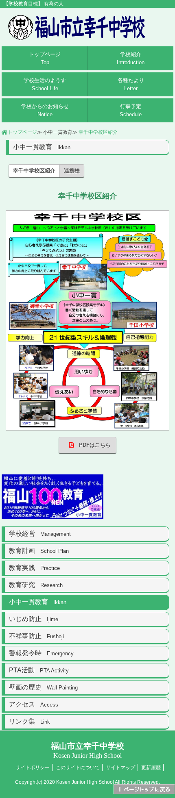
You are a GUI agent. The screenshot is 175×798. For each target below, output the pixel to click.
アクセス (33, 704)
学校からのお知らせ (45, 110)
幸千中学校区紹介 (98, 132)
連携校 (72, 170)
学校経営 (40, 533)
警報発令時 (41, 653)
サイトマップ (120, 767)
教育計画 (39, 550)
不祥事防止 (36, 636)
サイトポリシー (32, 767)
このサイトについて (78, 767)
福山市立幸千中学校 (87, 750)
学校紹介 (130, 58)
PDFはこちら (92, 445)
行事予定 (131, 110)
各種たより (131, 84)
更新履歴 (151, 767)
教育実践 (34, 567)
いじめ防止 (33, 618)
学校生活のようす (45, 84)
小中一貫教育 (37, 601)
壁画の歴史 (43, 687)
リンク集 (29, 721)
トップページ (45, 58)
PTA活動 (39, 670)
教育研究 (36, 584)
